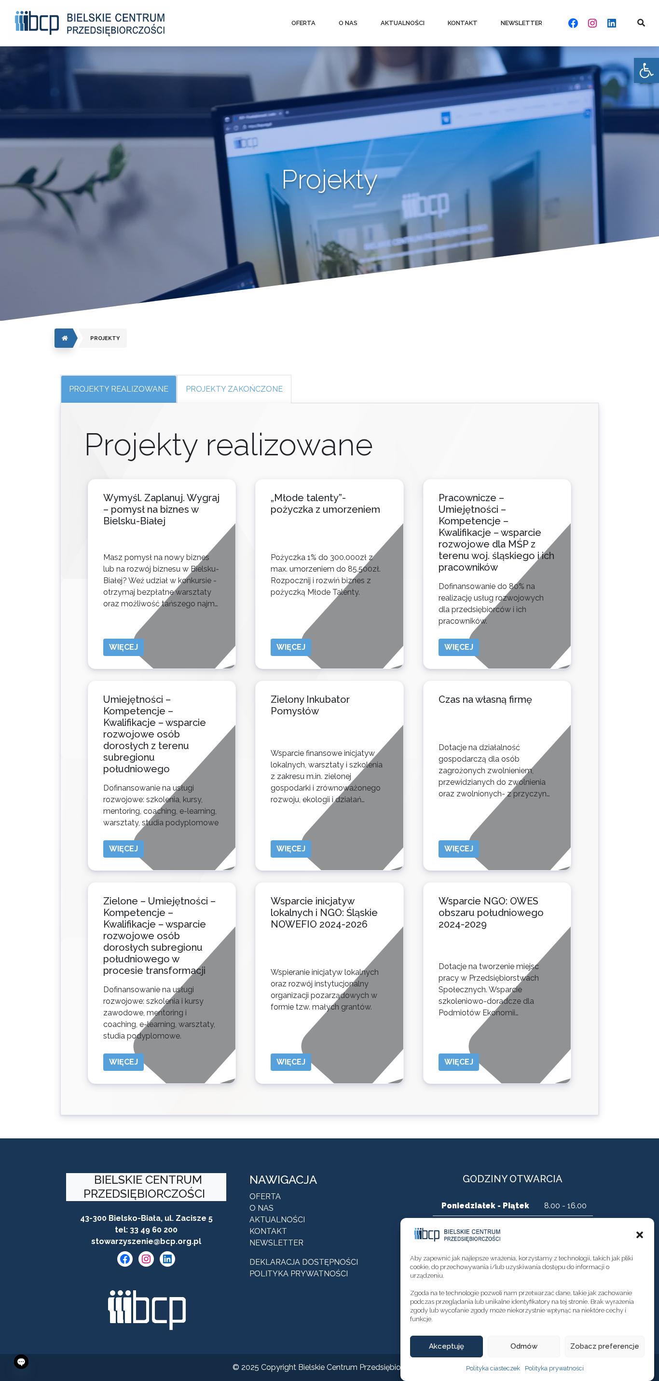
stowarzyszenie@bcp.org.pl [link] (146, 1241)
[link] (646, 70)
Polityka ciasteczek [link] (493, 1368)
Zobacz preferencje (604, 1346)
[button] (640, 1235)
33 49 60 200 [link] (154, 1229)
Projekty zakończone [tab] (234, 389)
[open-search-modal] (641, 23)
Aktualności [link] (403, 23)
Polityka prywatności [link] (554, 1368)
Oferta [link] (303, 23)
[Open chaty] (21, 1361)
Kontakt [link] (463, 23)
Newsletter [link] (521, 23)
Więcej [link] (123, 647)
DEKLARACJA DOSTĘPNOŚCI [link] (303, 1262)
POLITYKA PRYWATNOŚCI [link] (298, 1273)
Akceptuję (446, 1346)
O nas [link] (348, 23)
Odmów (523, 1346)
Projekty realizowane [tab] (118, 389)
